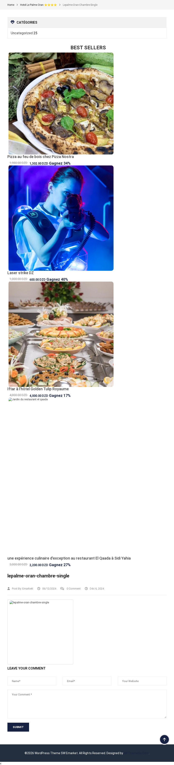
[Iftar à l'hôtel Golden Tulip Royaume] (87, 334)
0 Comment (73, 588)
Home (10, 4)
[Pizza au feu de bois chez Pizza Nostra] (87, 104)
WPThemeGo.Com (136, 753)
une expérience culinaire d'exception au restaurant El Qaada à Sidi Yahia (69, 558)
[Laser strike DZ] (87, 218)
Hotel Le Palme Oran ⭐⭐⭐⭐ (38, 4)
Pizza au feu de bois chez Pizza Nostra (40, 156)
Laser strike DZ (20, 273)
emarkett (27, 588)
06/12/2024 (49, 588)
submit (18, 727)
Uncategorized (22, 33)
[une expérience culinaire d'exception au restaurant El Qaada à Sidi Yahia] (87, 477)
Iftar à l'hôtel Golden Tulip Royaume (38, 389)
